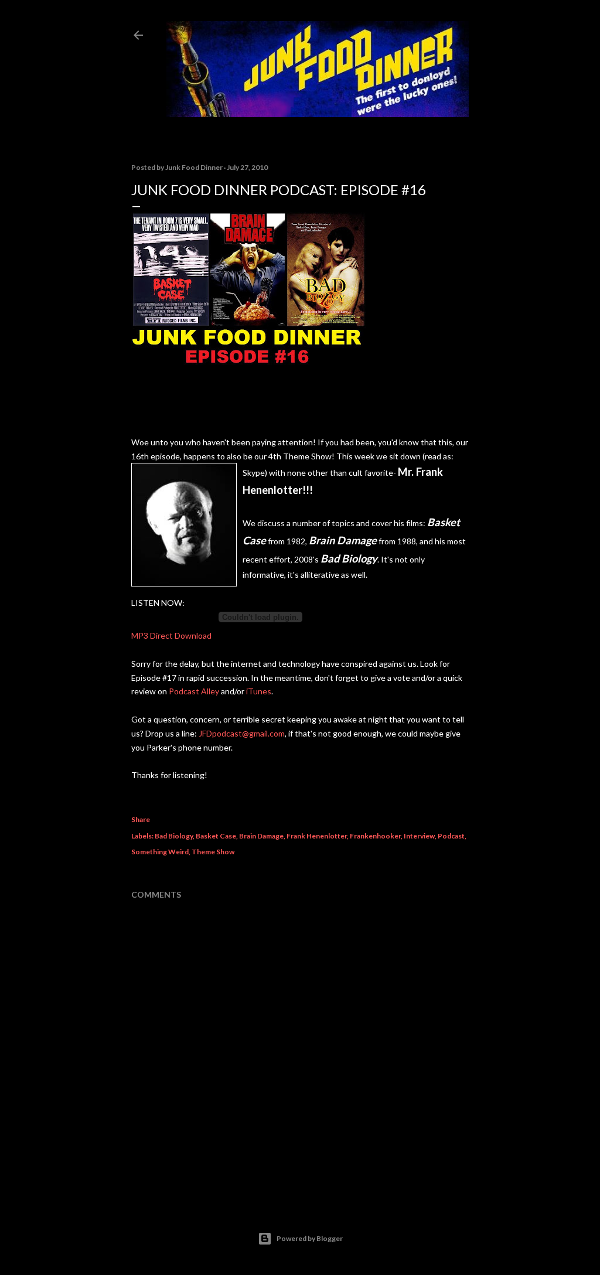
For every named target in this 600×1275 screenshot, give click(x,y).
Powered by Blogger (310, 1238)
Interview (419, 835)
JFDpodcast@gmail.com (242, 733)
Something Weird (160, 851)
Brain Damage (261, 835)
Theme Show (213, 851)
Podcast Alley (194, 691)
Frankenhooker (375, 835)
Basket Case (216, 835)
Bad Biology (174, 835)
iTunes (258, 691)
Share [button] (140, 819)
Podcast (451, 835)
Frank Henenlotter (317, 835)
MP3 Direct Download (171, 635)
